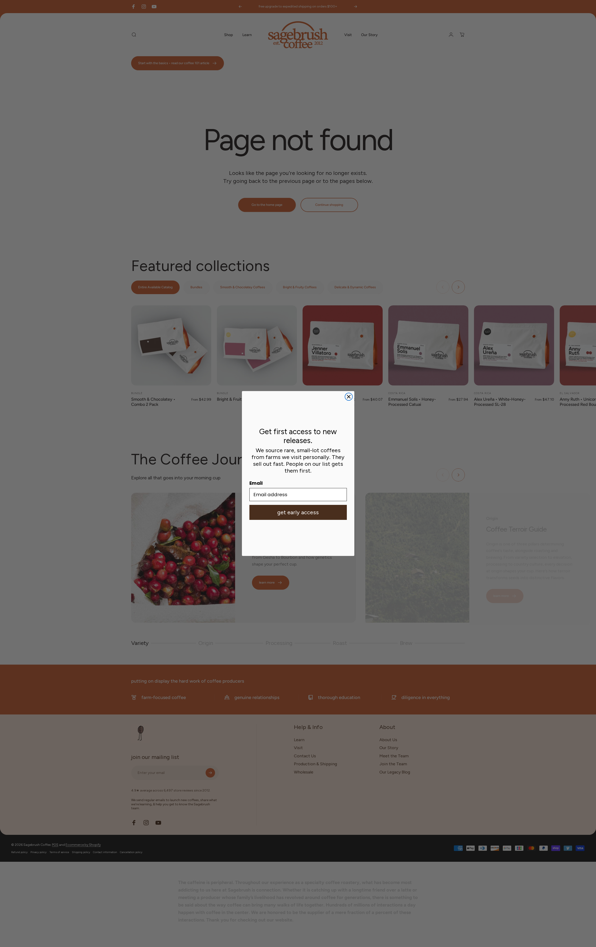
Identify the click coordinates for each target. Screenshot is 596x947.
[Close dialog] (348, 396)
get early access (298, 512)
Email (256, 483)
